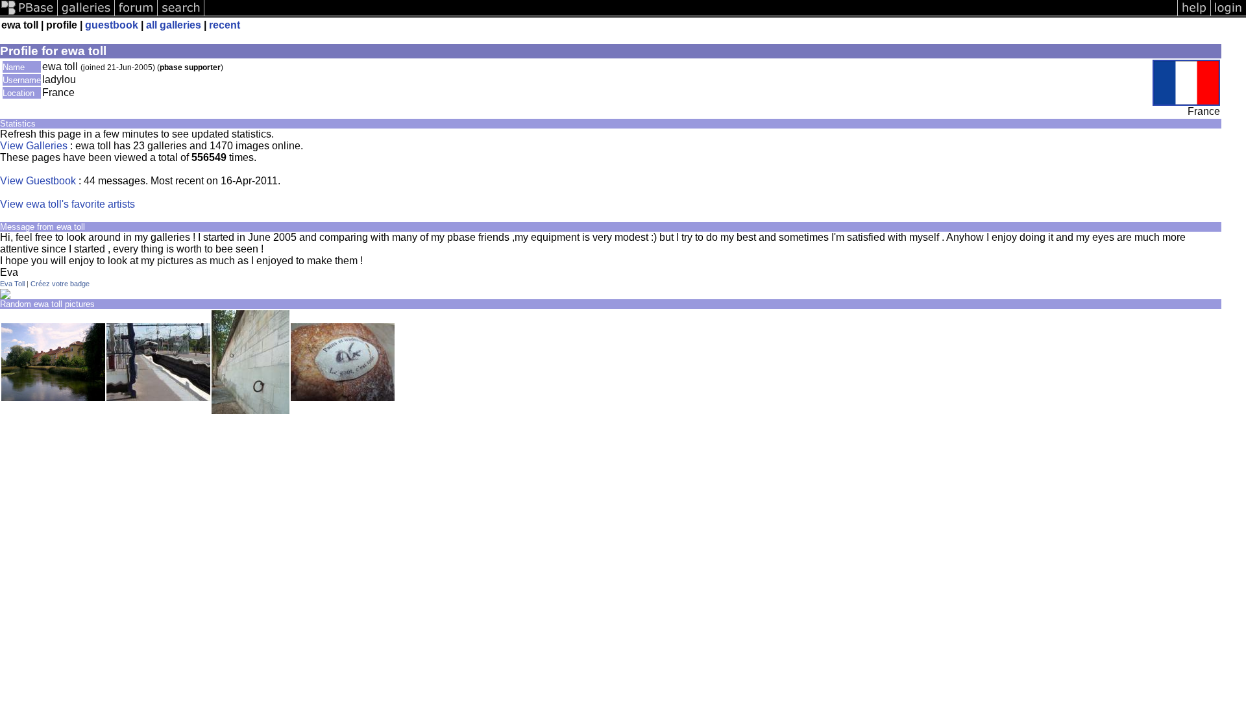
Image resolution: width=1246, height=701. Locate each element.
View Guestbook (38, 180)
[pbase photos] (29, 14)
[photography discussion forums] (136, 14)
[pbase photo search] (181, 14)
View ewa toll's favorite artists (67, 204)
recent (224, 25)
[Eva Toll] (5, 295)
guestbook (111, 25)
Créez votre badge (60, 284)
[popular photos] (690, 14)
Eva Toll (12, 284)
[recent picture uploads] (86, 14)
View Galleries (33, 145)
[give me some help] (1194, 14)
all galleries (173, 25)
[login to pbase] (1228, 14)
